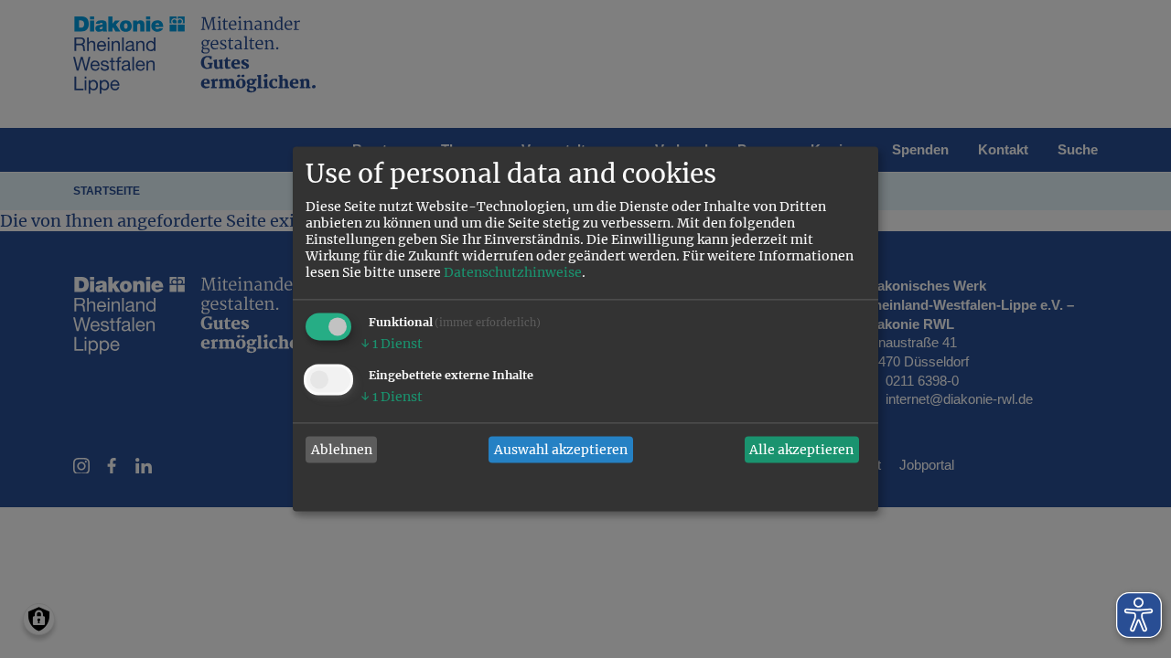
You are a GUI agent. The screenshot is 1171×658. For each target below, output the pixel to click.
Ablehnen (341, 449)
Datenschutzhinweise (513, 273)
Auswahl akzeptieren (561, 449)
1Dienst (391, 344)
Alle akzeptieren (801, 449)
